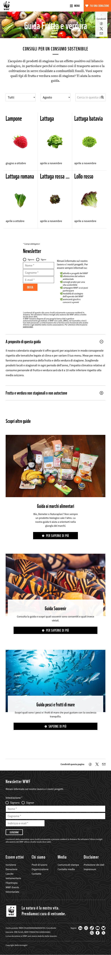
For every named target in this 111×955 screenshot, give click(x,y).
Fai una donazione (99, 6)
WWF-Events (12, 887)
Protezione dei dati (94, 864)
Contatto (36, 873)
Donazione (11, 869)
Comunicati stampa (68, 864)
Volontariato (12, 891)
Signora (31, 259)
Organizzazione (40, 869)
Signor (43, 259)
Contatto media (66, 869)
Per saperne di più (57, 536)
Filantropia (11, 882)
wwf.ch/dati (28, 326)
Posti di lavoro (39, 864)
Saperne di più (57, 726)
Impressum (90, 869)
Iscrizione (11, 864)
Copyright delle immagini (16, 945)
